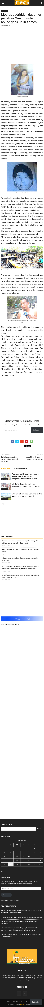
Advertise (15, 1001)
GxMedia (22, 1004)
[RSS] (25, 993)
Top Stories (4, 11)
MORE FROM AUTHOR (20, 468)
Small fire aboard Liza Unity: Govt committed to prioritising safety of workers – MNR (20, 576)
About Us (26, 1001)
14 (29, 857)
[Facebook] (19, 993)
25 (10, 864)
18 (10, 861)
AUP (21, 1001)
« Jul (2, 871)
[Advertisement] (22, 46)
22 (34, 861)
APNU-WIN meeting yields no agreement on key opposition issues (20, 550)
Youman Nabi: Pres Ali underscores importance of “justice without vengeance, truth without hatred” (25, 476)
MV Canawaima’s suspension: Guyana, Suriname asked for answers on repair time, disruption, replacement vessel (20, 568)
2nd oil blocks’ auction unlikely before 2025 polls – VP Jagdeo (10, 459)
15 (34, 857)
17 (4, 861)
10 (4, 857)
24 (4, 864)
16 (40, 857)
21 (29, 861)
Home (8, 1001)
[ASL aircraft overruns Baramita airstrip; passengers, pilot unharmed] (6, 496)
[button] (41, 3)
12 (17, 857)
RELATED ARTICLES (6, 468)
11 (10, 857)
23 (40, 861)
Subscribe (37, 430)
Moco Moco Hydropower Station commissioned (34, 458)
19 (17, 861)
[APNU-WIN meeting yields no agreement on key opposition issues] (6, 486)
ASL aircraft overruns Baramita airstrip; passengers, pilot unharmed (20, 559)
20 (23, 861)
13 (23, 857)
